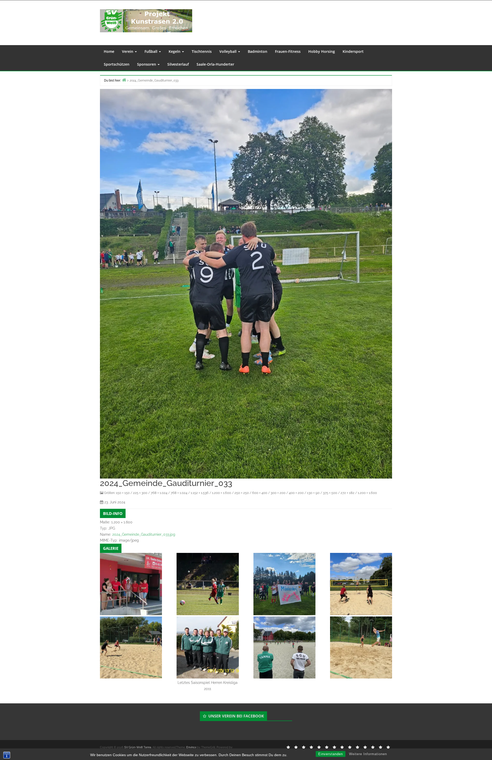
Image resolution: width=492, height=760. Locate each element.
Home (109, 51)
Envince (191, 747)
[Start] (124, 80)
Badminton (257, 51)
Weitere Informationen (368, 754)
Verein (128, 51)
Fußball (151, 51)
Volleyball (228, 51)
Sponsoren (147, 64)
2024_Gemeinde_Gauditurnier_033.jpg (143, 534)
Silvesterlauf (178, 64)
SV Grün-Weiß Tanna (137, 747)
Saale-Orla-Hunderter (215, 64)
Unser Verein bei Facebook (236, 715)
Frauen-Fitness (288, 51)
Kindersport (353, 51)
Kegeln (175, 51)
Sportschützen (116, 64)
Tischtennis (202, 51)
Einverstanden (330, 754)
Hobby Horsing (321, 51)
